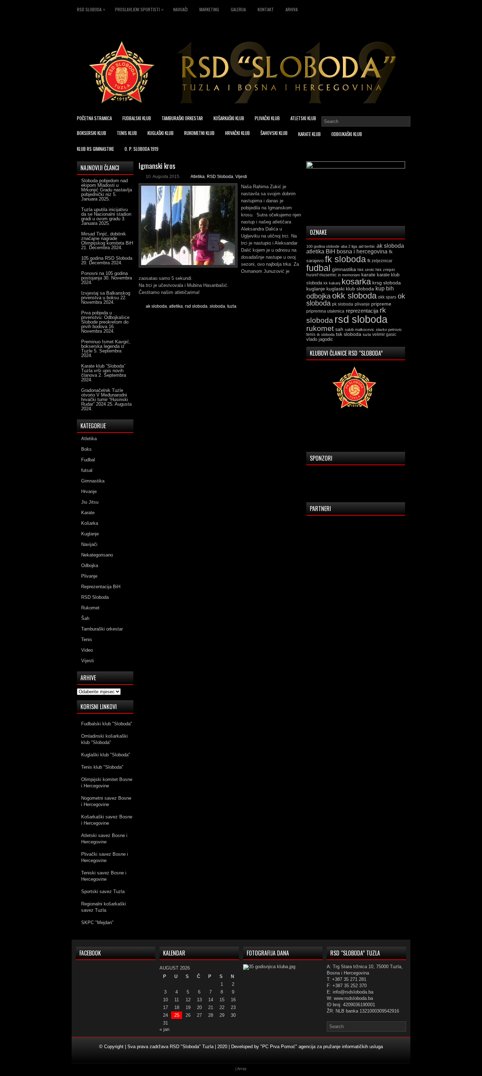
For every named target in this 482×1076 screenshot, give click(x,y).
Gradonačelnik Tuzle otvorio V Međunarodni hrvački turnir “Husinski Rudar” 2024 (104, 397)
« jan (164, 1029)
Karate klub (309, 133)
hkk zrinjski (385, 270)
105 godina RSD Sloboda (106, 258)
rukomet (320, 328)
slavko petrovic (389, 329)
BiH (330, 251)
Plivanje (89, 576)
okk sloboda (354, 295)
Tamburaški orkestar (182, 118)
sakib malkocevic (359, 329)
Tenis (86, 639)
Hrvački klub (237, 132)
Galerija (238, 9)
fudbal (318, 268)
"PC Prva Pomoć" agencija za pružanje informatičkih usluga (321, 1046)
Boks (86, 449)
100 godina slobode (322, 246)
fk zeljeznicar (379, 260)
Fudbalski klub (136, 118)
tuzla (231, 306)
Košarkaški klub (228, 118)
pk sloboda (342, 304)
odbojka (318, 296)
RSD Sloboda (91, 9)
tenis (310, 334)
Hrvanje (89, 491)
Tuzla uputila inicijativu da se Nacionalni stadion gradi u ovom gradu (106, 214)
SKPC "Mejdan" (97, 922)
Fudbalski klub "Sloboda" (106, 723)
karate (368, 274)
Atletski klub (303, 118)
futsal (86, 470)
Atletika (198, 176)
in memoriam (349, 275)
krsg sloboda (386, 282)
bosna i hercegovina (362, 251)
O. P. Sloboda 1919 (141, 148)
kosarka (356, 281)
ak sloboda (156, 306)
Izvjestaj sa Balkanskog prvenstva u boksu (105, 295)
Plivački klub (267, 118)
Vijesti (241, 176)
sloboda (217, 306)
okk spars (387, 297)
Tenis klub (127, 132)
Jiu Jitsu (89, 502)
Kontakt (266, 9)
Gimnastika (92, 481)
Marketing (209, 9)
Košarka (89, 523)
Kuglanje (90, 533)
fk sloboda (345, 259)
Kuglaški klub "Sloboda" (105, 754)
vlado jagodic (319, 339)
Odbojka (89, 565)
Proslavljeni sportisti (139, 9)
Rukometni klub (199, 132)
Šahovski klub (274, 132)
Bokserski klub (91, 132)
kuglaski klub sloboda (350, 288)
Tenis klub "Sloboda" (102, 767)
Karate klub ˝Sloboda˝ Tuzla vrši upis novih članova (103, 370)
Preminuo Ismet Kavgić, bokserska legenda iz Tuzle (106, 346)
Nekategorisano (97, 555)
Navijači (180, 9)
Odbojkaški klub (346, 133)
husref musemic (321, 274)
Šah (85, 618)
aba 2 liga (349, 246)
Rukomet (90, 607)
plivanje (362, 304)
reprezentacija (362, 311)
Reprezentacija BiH (100, 586)
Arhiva (291, 9)
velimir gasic (384, 334)
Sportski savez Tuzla (103, 891)
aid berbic (367, 246)
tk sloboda (326, 334)
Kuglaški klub (160, 132)
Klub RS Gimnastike (95, 148)
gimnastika (344, 269)
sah (339, 329)
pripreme (381, 304)
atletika (176, 306)
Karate (88, 512)
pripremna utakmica (325, 311)
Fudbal (88, 459)
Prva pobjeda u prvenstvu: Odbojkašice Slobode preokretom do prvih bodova (105, 319)
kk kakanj (332, 283)
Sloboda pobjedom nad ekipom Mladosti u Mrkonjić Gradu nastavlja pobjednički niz (106, 187)
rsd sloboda (196, 306)
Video (87, 650)
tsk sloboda (348, 334)
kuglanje (315, 288)
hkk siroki (365, 270)
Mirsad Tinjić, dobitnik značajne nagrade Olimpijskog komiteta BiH (107, 238)
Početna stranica (94, 118)
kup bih (384, 288)
